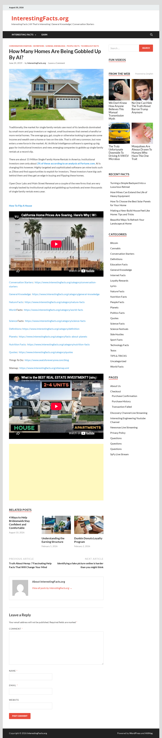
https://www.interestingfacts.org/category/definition (50, 328)
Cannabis (115, 248)
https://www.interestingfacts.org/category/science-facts (55, 320)
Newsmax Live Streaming (123, 427)
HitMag (149, 733)
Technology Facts (90, 46)
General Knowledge (55, 46)
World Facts (117, 366)
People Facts (73, 46)
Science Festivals (119, 328)
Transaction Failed (122, 406)
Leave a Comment (56, 63)
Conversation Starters (20, 46)
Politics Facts (117, 312)
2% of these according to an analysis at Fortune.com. (66, 163)
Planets (13, 336)
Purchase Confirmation (124, 395)
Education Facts (119, 264)
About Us (115, 385)
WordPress (134, 733)
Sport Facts (116, 339)
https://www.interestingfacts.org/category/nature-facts (55, 301)
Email (13, 685)
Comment (16, 629)
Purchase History (121, 401)
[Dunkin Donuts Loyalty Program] (88, 525)
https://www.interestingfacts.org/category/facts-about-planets (53, 336)
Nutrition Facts (17, 344)
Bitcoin (114, 242)
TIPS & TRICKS (118, 355)
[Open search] (151, 34)
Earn (44, 34)
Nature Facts (16, 301)
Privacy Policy (117, 432)
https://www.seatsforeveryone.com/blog (47, 359)
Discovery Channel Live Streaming (128, 412)
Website (14, 700)
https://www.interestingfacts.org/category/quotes (46, 352)
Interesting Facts (22, 34)
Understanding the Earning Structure (53, 540)
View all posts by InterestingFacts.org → (52, 587)
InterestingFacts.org (40, 18)
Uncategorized (118, 361)
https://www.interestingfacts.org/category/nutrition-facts (58, 344)
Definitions (38, 46)
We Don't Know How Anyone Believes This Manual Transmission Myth (118, 110)
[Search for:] (131, 48)
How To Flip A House (20, 205)
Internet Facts (118, 275)
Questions (116, 438)
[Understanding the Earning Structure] (56, 525)
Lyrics (113, 285)
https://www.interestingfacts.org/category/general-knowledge (66, 294)
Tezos (113, 350)
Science (13, 320)
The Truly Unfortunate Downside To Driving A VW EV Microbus (119, 153)
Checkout (115, 391)
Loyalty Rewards (119, 280)
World (12, 309)
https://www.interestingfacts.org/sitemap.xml (44, 367)
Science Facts (117, 323)
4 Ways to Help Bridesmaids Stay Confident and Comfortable (19, 523)
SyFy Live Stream (119, 454)
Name (13, 671)
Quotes (13, 352)
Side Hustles (117, 334)
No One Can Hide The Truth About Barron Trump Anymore (142, 107)
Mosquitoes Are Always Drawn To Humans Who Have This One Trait (142, 153)
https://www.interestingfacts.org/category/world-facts (53, 309)
